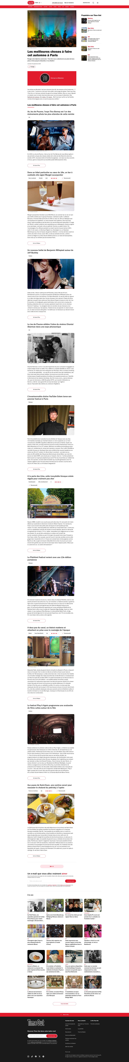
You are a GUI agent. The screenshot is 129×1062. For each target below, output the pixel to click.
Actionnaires (68, 1028)
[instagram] (28, 1056)
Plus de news (64, 1003)
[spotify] (43, 1056)
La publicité (80, 1028)
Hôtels (59, 6)
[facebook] (36, 1056)
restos (44, 97)
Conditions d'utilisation (70, 1043)
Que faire (45, 6)
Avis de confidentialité (70, 1035)
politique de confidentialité (65, 885)
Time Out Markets (69, 3)
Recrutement (68, 1032)
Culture (50, 6)
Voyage (55, 6)
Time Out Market (81, 1032)
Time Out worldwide (95, 1024)
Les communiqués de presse (70, 1025)
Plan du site (67, 1052)
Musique (67, 6)
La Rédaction (60, 78)
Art (63, 6)
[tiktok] (32, 1056)
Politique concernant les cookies (70, 1039)
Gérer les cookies (69, 1046)
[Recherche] (93, 3)
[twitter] (39, 1056)
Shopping (72, 6)
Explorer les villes (57, 3)
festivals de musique (33, 97)
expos (50, 97)
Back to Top (66, 1014)
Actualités (30, 6)
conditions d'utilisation (52, 885)
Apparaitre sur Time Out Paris (83, 1025)
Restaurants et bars (38, 6)
